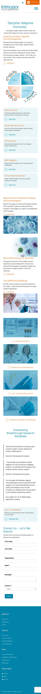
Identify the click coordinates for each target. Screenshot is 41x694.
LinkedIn (5, 673)
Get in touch (5, 635)
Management (5, 622)
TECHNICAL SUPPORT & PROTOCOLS (22, 420)
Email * (7, 565)
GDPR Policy (5, 663)
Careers (4, 625)
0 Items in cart (35, 2)
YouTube (5, 679)
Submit (8, 596)
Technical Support (7, 638)
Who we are (5, 619)
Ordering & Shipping (7, 641)
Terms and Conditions (8, 654)
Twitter (5, 676)
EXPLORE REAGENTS (22, 341)
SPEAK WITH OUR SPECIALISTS (22, 367)
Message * (8, 575)
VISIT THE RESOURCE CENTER (22, 394)
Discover (10, 63)
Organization (9, 558)
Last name (8, 549)
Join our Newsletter (7, 644)
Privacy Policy (5, 660)
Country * (8, 586)
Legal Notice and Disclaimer (9, 657)
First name (8, 541)
